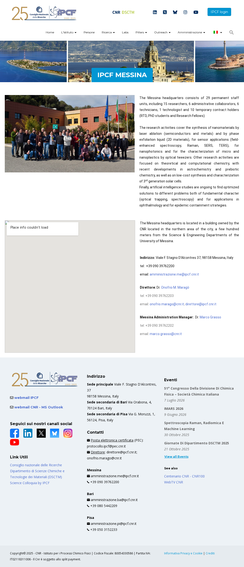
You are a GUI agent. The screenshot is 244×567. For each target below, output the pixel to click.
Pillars (140, 32)
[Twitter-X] (165, 12)
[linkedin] (27, 433)
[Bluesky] (175, 12)
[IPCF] (44, 13)
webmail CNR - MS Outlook (38, 407)
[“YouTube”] (14, 442)
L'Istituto (67, 32)
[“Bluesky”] (54, 433)
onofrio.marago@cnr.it (167, 304)
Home (50, 32)
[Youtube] (195, 12)
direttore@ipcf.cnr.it (200, 304)
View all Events (176, 456)
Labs (125, 32)
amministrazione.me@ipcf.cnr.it (174, 274)
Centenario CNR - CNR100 (184, 476)
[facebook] (14, 433)
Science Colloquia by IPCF (30, 483)
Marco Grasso (210, 317)
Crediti (210, 553)
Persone (89, 32)
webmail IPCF (26, 398)
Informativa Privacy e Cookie (183, 553)
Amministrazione (190, 32)
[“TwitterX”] (41, 433)
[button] (232, 33)
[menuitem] (50, 32)
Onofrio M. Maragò (175, 287)
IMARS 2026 (173, 408)
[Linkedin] (155, 12)
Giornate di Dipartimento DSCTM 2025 (196, 443)
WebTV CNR (173, 482)
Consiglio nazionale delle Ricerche (36, 465)
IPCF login (219, 12)
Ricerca (107, 32)
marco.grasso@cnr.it (166, 334)
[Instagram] (185, 12)
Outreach (161, 32)
